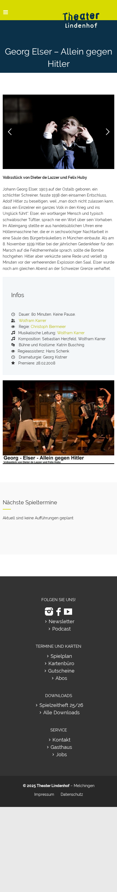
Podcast (61, 629)
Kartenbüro (61, 663)
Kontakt (61, 740)
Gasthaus (61, 747)
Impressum (44, 794)
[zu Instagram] (49, 611)
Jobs (61, 754)
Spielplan (61, 656)
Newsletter (61, 621)
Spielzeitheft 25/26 (61, 705)
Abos (61, 678)
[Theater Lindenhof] (85, 16)
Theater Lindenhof (53, 785)
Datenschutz (72, 794)
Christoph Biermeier (48, 326)
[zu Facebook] (58, 611)
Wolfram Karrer (32, 320)
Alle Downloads (61, 712)
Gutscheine (61, 671)
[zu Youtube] (68, 611)
